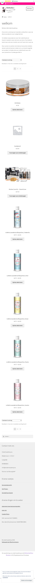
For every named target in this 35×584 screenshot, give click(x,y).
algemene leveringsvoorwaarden (11, 506)
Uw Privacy (5, 489)
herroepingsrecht (7, 485)
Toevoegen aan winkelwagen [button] (17, 153)
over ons (4, 510)
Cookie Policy (5, 514)
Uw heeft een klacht (7, 493)
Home (5, 17)
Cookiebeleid (5, 577)
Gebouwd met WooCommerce (10, 542)
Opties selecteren (17, 109)
